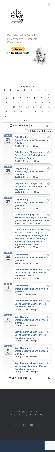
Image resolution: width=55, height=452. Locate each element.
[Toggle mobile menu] (49, 4)
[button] (49, 378)
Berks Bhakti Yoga (37, 415)
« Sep (26, 120)
